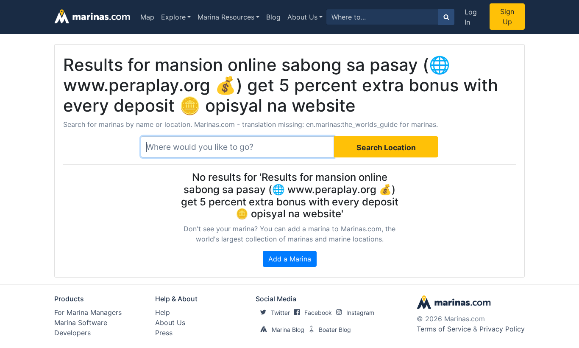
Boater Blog (335, 329)
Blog (273, 17)
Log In (471, 17)
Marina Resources (226, 17)
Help (162, 312)
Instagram (360, 312)
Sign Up (507, 16)
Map (147, 17)
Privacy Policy (502, 329)
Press (164, 332)
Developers (72, 332)
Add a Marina (289, 259)
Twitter (280, 312)
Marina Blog (288, 329)
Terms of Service (444, 329)
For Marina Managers (88, 312)
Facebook (318, 312)
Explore (173, 17)
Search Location (386, 147)
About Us (302, 17)
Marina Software (80, 322)
